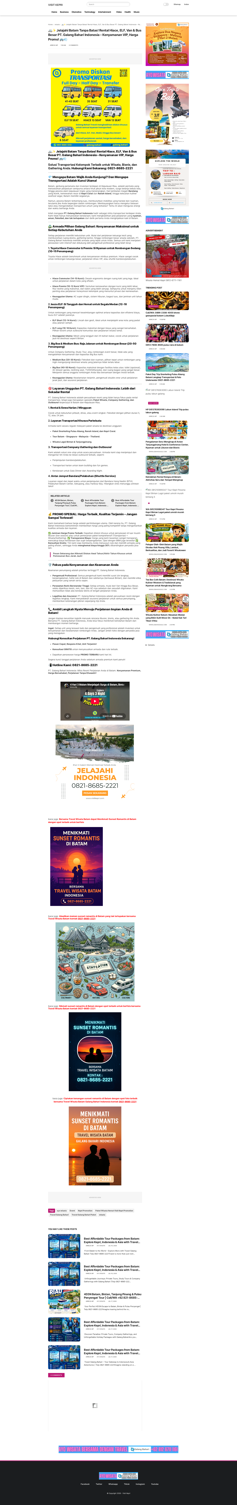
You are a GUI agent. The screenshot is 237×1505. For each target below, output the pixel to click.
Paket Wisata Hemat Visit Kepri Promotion (114, 1210)
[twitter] (171, 12)
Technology (89, 12)
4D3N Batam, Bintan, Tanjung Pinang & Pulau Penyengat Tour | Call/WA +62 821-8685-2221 (66, 503)
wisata (57, 24)
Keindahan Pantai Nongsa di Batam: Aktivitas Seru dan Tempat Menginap (164, 478)
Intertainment (104, 12)
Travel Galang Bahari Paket (84, 1215)
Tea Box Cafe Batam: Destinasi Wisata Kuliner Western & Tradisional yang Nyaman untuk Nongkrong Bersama (165, 582)
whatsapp (113, 1484)
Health (128, 12)
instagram (140, 1484)
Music (136, 12)
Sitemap (177, 4)
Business (64, 12)
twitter (99, 1484)
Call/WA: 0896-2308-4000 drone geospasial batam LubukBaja (163, 314)
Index (186, 4)
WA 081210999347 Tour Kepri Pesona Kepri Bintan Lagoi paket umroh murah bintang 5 (165, 512)
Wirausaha (153, 306)
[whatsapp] (175, 12)
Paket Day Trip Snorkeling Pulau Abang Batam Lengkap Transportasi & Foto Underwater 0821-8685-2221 (165, 377)
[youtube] (187, 12)
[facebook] (167, 12)
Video (119, 12)
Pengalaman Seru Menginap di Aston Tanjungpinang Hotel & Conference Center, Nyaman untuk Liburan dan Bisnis (167, 444)
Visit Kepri (55, 4)
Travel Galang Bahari (59, 1215)
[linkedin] (70, 1221)
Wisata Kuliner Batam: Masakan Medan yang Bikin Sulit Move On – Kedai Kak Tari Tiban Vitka (166, 618)
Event (72, 1210)
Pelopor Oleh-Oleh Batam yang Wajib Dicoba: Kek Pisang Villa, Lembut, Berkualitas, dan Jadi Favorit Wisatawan (166, 547)
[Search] (127, 4)
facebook (85, 1484)
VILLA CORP (153, 538)
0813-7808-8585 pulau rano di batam (164, 345)
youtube (154, 1484)
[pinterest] (65, 1221)
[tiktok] (179, 12)
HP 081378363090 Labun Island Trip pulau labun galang (167, 411)
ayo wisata (62, 1210)
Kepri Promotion (85, 1210)
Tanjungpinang (155, 435)
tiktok (126, 1484)
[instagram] (183, 12)
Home (54, 12)
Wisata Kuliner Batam (158, 573)
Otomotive (76, 12)
